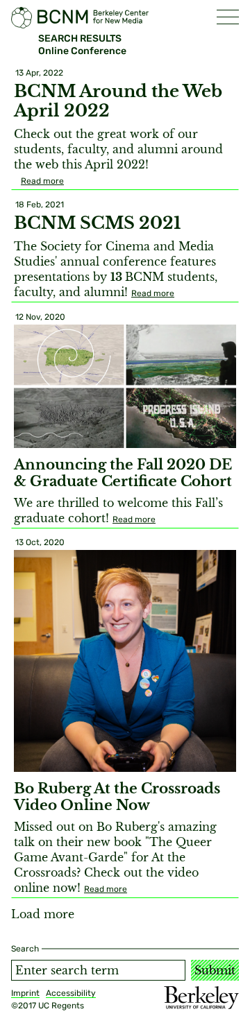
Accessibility (71, 993)
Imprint (25, 993)
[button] (228, 17)
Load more (42, 914)
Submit (214, 970)
